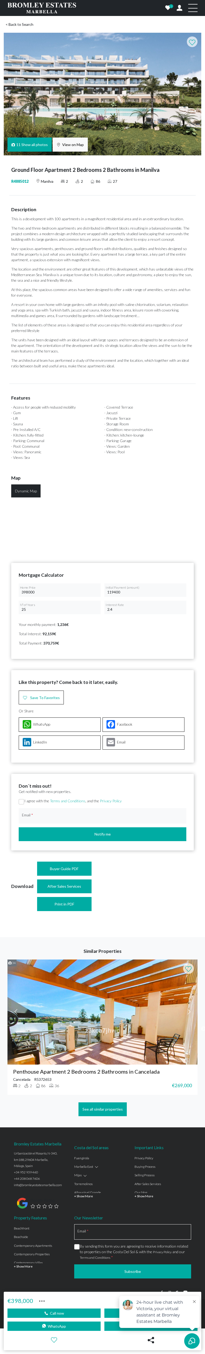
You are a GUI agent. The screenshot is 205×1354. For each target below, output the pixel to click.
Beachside (21, 1237)
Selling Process (145, 1175)
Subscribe (132, 1271)
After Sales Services (64, 886)
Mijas (78, 1175)
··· (42, 1300)
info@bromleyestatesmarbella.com (38, 1185)
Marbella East (83, 1167)
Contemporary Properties (32, 1254)
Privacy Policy (111, 801)
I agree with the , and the (73, 801)
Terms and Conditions (67, 801)
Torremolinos (83, 1184)
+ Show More (83, 1196)
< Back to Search (19, 24)
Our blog (141, 1192)
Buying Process (145, 1167)
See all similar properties (102, 1109)
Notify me (102, 834)
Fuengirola (81, 1158)
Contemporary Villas (28, 1263)
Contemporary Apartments (33, 1246)
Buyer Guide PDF (64, 868)
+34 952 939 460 (26, 1172)
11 (32, 144)
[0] (168, 8)
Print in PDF (64, 904)
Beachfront (21, 1228)
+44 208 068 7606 (27, 1179)
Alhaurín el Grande (87, 1192)
